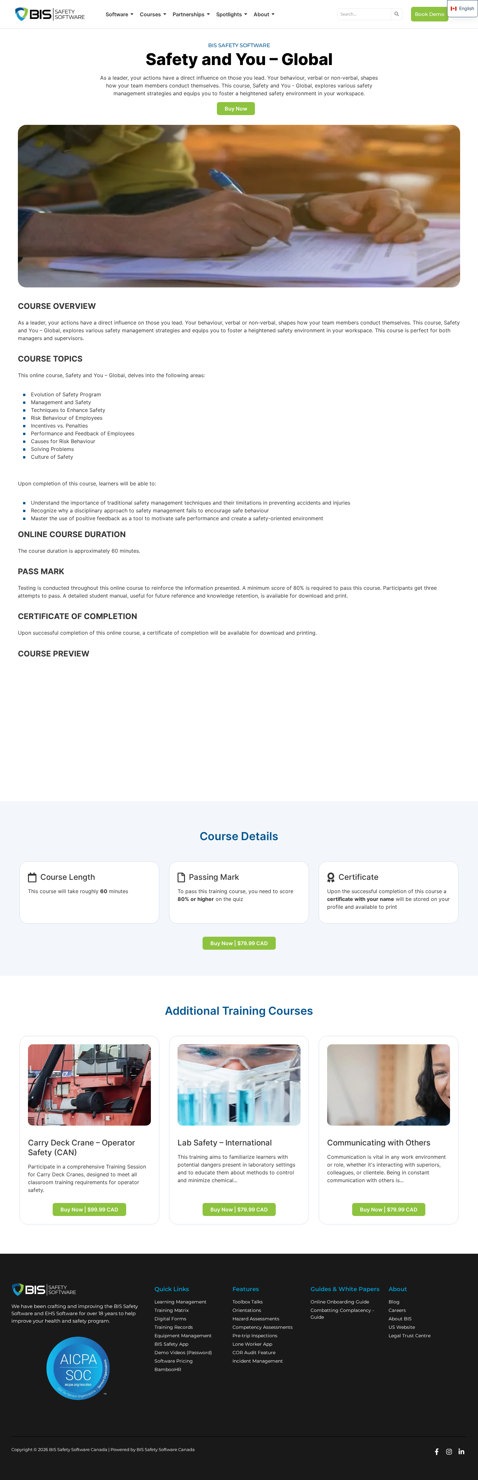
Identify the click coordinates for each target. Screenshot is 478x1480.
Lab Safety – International (225, 1142)
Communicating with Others (379, 1142)
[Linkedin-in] (461, 1452)
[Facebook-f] (436, 1452)
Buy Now (236, 108)
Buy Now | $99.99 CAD (89, 1209)
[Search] (397, 14)
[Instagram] (449, 1452)
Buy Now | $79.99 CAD (239, 943)
